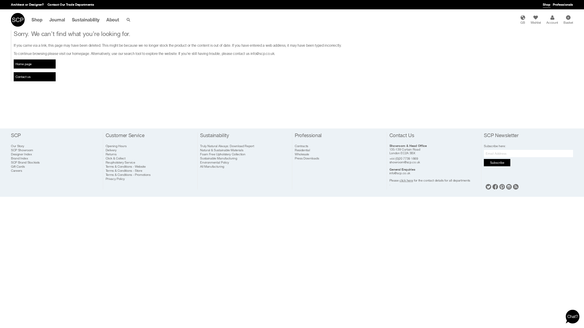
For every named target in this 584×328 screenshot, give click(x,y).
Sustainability (86, 20)
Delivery (111, 150)
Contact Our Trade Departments (70, 4)
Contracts (301, 146)
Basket (568, 20)
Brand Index (19, 158)
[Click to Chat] (572, 316)
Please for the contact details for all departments (429, 180)
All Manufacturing (212, 166)
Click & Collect (115, 158)
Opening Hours (116, 146)
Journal (57, 20)
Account (552, 22)
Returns (111, 154)
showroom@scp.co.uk (404, 162)
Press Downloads (307, 158)
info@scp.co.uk (262, 53)
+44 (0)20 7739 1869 (403, 158)
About (112, 20)
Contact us (23, 77)
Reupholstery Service (120, 162)
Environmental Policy (214, 162)
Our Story (17, 146)
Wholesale (302, 154)
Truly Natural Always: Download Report (227, 146)
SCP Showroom (22, 150)
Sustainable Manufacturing (218, 158)
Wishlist (536, 22)
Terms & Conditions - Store (124, 170)
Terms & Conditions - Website (126, 166)
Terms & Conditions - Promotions (128, 175)
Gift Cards (18, 166)
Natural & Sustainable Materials (221, 150)
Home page (24, 64)
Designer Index (21, 154)
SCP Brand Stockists (25, 162)
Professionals (563, 4)
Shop (546, 4)
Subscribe (497, 162)
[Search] (129, 20)
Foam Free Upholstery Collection (222, 154)
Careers (16, 170)
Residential (302, 150)
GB (522, 22)
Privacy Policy (115, 179)
